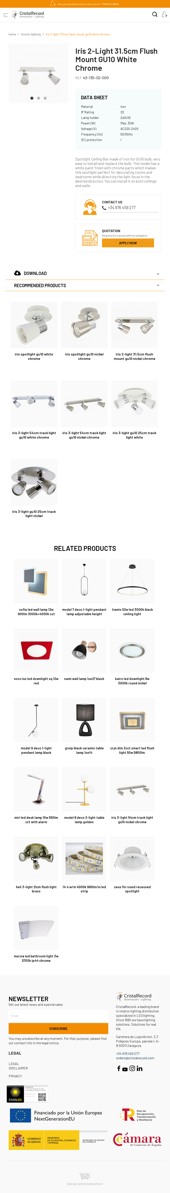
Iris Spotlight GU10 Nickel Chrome (84, 356)
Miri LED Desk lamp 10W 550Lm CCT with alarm (36, 819)
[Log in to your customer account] (164, 14)
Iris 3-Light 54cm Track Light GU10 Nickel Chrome (84, 435)
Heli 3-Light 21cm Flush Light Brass (36, 889)
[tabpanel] (38, 73)
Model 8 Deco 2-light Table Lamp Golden (84, 819)
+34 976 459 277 (121, 207)
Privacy (15, 1076)
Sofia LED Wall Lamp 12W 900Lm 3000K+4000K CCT (36, 611)
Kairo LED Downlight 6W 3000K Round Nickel (132, 681)
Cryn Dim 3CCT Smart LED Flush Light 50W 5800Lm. (132, 750)
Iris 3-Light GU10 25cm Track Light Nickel (34, 513)
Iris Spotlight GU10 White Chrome (34, 356)
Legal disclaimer (18, 1065)
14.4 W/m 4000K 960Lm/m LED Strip (84, 889)
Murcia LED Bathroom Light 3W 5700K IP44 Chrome (36, 958)
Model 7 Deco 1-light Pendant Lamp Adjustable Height (84, 611)
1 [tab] (32, 97)
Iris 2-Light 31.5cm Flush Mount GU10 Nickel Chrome (134, 356)
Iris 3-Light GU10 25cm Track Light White (134, 435)
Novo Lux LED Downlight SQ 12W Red (36, 681)
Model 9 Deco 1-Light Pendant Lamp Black (36, 750)
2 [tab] (38, 97)
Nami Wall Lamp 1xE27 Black (84, 679)
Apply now (128, 243)
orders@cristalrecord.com (135, 1058)
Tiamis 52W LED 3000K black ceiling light (132, 611)
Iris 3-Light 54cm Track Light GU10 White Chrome (34, 435)
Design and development (85, 1184)
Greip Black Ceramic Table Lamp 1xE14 (84, 750)
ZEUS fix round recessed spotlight (132, 889)
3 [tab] (45, 97)
